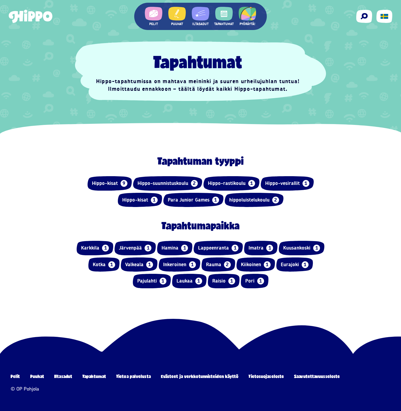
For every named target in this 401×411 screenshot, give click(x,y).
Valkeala (138, 264)
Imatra (260, 248)
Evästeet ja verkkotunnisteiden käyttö (200, 376)
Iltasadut (63, 376)
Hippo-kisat (108, 183)
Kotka (103, 264)
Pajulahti (150, 281)
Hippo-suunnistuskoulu (166, 183)
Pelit (15, 376)
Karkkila (94, 248)
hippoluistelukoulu (253, 200)
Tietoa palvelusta (133, 376)
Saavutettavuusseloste (317, 376)
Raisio (222, 281)
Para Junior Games (192, 200)
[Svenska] (384, 16)
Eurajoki (294, 264)
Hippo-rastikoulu (230, 183)
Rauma (217, 264)
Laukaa (188, 281)
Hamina (173, 248)
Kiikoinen (255, 264)
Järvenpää (134, 248)
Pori (253, 281)
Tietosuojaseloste (266, 376)
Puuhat (37, 376)
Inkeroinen (178, 264)
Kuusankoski (300, 248)
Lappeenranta (217, 248)
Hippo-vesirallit (286, 183)
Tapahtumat (94, 376)
